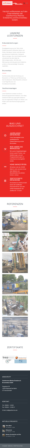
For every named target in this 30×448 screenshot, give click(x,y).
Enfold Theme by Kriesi (18, 445)
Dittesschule (9, 430)
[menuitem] (23, 3)
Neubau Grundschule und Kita (13, 434)
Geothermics (10, 445)
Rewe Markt (9, 425)
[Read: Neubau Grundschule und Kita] (3, 435)
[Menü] (27, 3)
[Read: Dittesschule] (3, 430)
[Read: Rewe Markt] (3, 426)
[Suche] (23, 3)
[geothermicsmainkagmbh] (12, 3)
